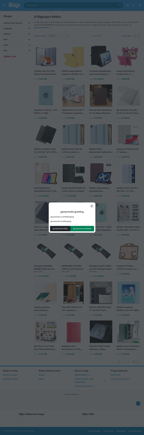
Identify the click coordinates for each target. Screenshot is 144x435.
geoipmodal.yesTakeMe (82, 229)
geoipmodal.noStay (60, 229)
